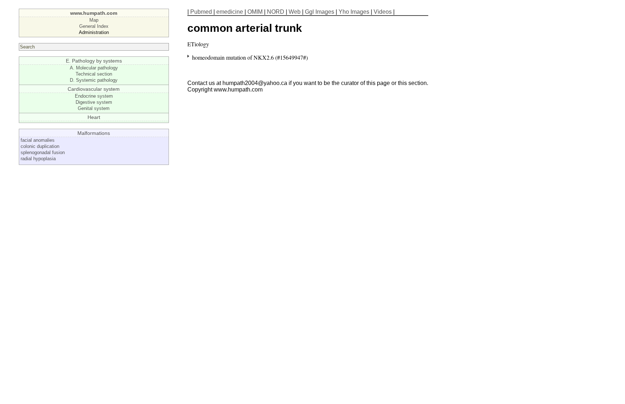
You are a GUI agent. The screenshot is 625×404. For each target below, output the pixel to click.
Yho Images (354, 12)
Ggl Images (319, 12)
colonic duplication (40, 146)
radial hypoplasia (38, 158)
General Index (94, 26)
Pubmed (201, 12)
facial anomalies (38, 140)
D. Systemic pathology (94, 80)
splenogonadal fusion (43, 152)
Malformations (93, 133)
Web (295, 12)
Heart (94, 117)
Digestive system (94, 102)
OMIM (255, 12)
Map (93, 20)
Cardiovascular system (94, 89)
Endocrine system (94, 96)
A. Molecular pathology (94, 68)
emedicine (229, 12)
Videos (383, 12)
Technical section (94, 74)
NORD (275, 12)
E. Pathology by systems (94, 61)
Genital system (94, 108)
